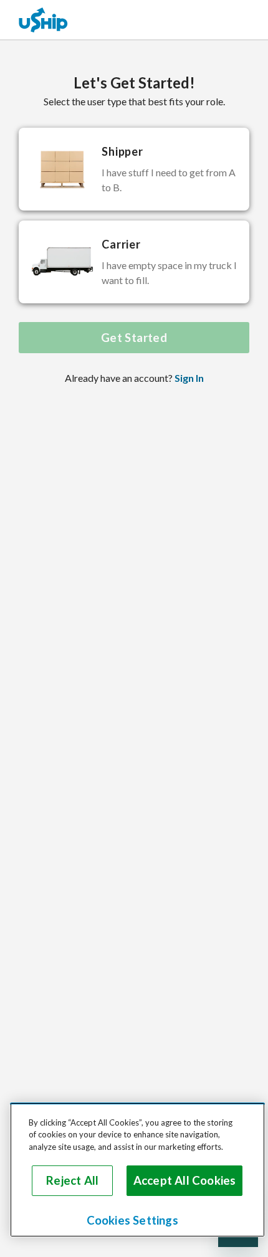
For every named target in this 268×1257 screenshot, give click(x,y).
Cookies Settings (132, 1220)
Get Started (134, 337)
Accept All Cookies (184, 1180)
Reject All (72, 1180)
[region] (137, 1170)
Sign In (189, 378)
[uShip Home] (43, 19)
